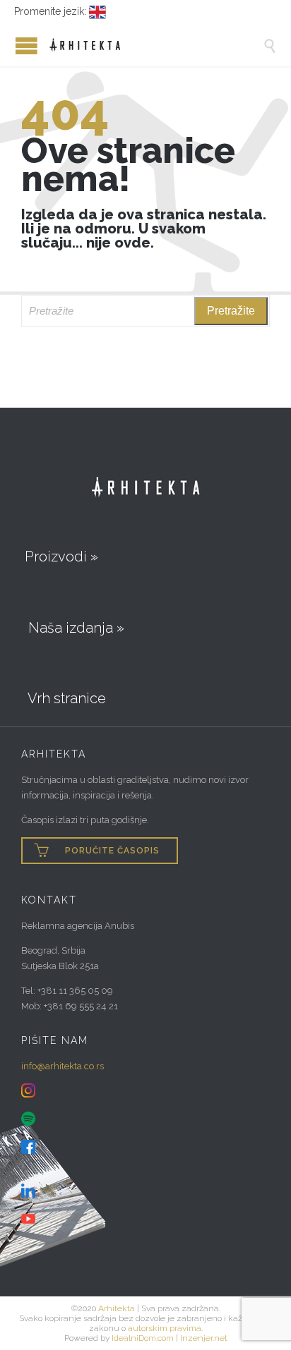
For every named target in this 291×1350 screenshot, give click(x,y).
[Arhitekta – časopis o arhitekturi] (156, 45)
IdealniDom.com (143, 1338)
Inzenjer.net (203, 1338)
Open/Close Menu (14, 45)
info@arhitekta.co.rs (62, 1066)
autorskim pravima (164, 1328)
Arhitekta (116, 1308)
